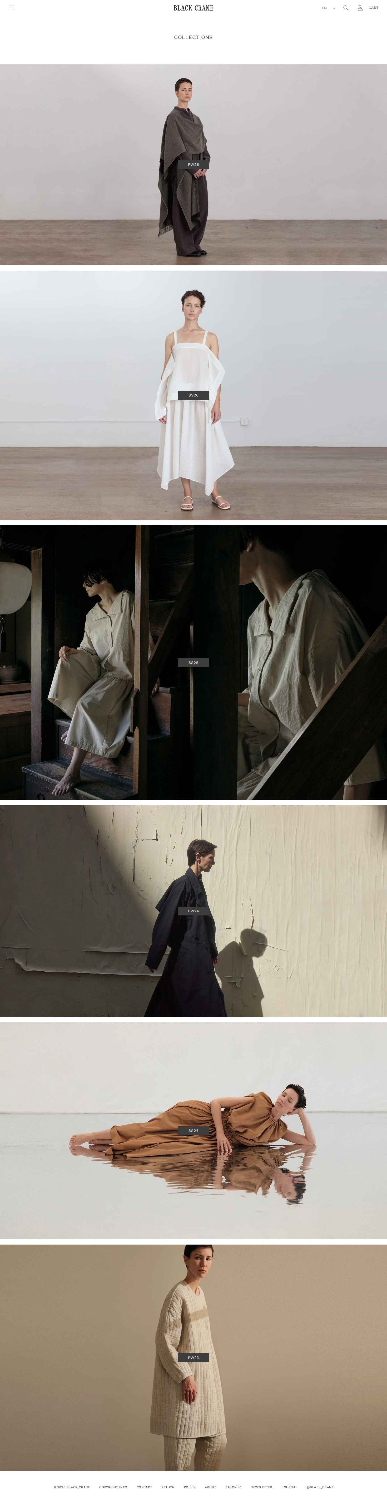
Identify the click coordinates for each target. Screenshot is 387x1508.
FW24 (193, 911)
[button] (11, 8)
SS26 (193, 395)
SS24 (193, 1131)
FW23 (193, 1357)
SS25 (193, 662)
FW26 (193, 164)
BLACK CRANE (78, 1487)
